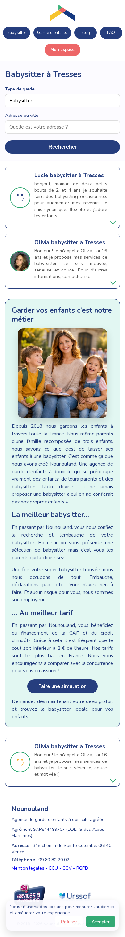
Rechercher (62, 147)
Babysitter (16, 33)
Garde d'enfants (52, 33)
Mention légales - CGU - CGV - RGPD (50, 868)
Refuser (69, 921)
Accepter (101, 921)
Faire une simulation (62, 686)
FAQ (111, 33)
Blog (85, 33)
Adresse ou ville (21, 115)
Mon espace (62, 50)
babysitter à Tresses (77, 175)
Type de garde (20, 89)
